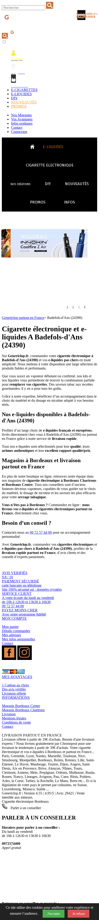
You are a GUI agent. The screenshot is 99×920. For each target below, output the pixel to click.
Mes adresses (11, 635)
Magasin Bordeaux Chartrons (23, 710)
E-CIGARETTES (24, 90)
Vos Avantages (21, 119)
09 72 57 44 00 (41, 532)
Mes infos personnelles (18, 639)
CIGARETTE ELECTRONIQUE (49, 165)
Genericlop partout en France (23, 318)
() (86, 15)
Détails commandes (16, 631)
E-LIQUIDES (21, 94)
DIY (14, 98)
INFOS (69, 202)
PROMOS (18, 106)
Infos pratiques (21, 123)
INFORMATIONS (16, 697)
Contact (16, 127)
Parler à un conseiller (25, 808)
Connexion (19, 132)
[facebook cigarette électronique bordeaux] (9, 659)
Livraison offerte (14, 693)
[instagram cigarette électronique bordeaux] (24, 659)
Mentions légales (14, 718)
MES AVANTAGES (17, 677)
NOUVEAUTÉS (24, 102)
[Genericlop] (23, 25)
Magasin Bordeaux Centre (21, 706)
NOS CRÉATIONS (21, 184)
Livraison (9, 714)
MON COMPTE (14, 618)
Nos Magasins (21, 115)
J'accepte (53, 913)
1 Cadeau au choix (15, 685)
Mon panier (10, 627)
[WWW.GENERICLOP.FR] (34, 145)
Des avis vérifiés (14, 689)
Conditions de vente (16, 722)
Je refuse (78, 913)
